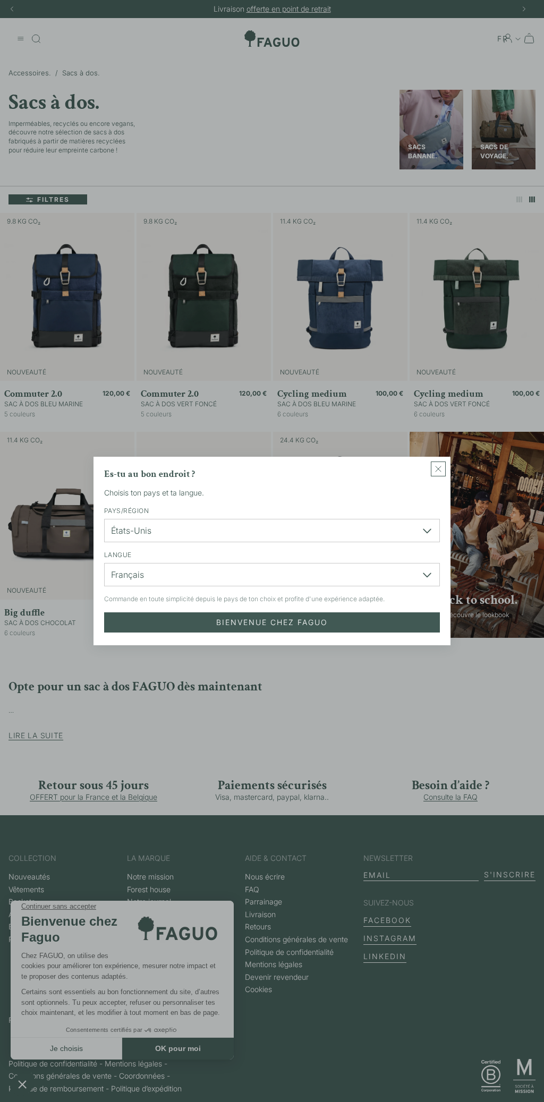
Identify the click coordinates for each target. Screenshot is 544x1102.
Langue (118, 555)
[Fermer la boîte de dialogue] (438, 469)
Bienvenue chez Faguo (272, 622)
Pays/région (126, 511)
